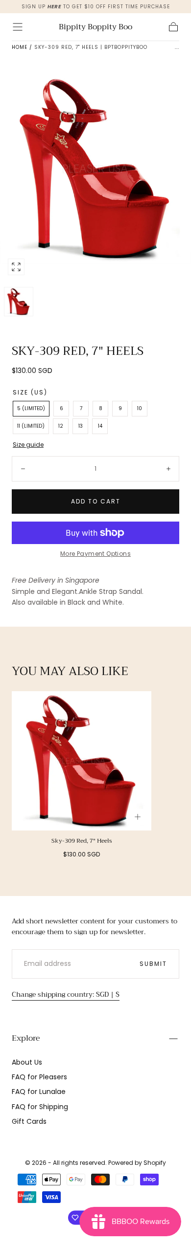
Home (19, 47)
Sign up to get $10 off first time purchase (96, 6)
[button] (18, 27)
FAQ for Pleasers (39, 1077)
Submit (153, 964)
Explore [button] (26, 1038)
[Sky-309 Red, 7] (81, 761)
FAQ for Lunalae (39, 1091)
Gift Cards (29, 1121)
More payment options (95, 553)
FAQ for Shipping (40, 1107)
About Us (27, 1062)
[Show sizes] (137, 817)
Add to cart (95, 501)
